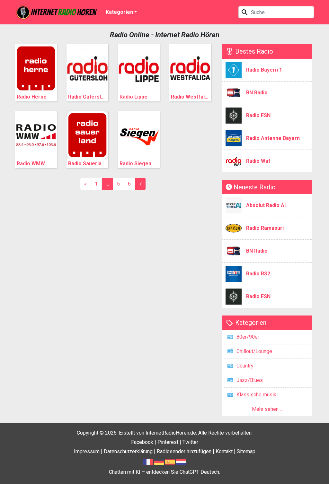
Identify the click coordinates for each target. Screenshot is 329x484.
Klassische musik (256, 395)
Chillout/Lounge (254, 351)
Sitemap (246, 451)
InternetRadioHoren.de (171, 433)
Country (244, 366)
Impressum (87, 451)
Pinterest (167, 442)
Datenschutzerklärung (128, 451)
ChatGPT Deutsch (199, 472)
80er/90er (247, 337)
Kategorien (119, 12)
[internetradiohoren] (56, 12)
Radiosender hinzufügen (184, 451)
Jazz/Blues (249, 380)
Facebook (142, 442)
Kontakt (224, 451)
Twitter (190, 442)
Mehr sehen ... (267, 409)
